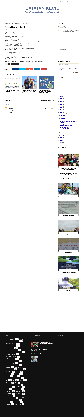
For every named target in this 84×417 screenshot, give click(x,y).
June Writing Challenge (19, 367)
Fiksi (35, 18)
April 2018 (8, 367)
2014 (61, 137)
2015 (61, 112)
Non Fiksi (42, 18)
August (62, 120)
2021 (61, 103)
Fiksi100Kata (8, 382)
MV (16, 382)
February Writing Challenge (11, 356)
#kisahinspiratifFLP (20, 395)
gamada (23, 376)
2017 (61, 109)
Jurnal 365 (28, 18)
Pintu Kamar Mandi (64, 127)
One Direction (18, 393)
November (63, 115)
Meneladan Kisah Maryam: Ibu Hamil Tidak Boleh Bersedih (68, 271)
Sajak (9, 23)
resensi (16, 373)
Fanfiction (7, 402)
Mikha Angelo (8, 393)
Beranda (19, 18)
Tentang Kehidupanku (55, 18)
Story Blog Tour (9, 395)
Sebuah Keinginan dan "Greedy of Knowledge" (68, 174)
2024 (61, 98)
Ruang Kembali (68, 252)
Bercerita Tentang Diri (68, 178)
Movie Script (8, 404)
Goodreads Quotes (75, 72)
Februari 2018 (8, 371)
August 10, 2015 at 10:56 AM (48, 108)
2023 (61, 99)
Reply (10, 112)
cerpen (7, 376)
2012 (61, 140)
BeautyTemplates (16, 413)
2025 (61, 96)
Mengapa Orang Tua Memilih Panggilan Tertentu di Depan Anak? (29, 91)
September (63, 118)
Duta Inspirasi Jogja (16, 389)
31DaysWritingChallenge (10, 343)
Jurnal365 (21, 339)
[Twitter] (60, 1)
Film (6, 380)
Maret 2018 (22, 358)
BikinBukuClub (8, 386)
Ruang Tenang (68, 149)
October (63, 116)
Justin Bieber (18, 386)
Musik (15, 376)
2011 (61, 142)
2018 (61, 107)
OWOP (17, 371)
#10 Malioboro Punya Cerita (69, 197)
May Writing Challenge (10, 363)
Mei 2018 (21, 363)
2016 (61, 110)
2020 (61, 104)
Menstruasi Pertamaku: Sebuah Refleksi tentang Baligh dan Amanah (45, 91)
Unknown (11, 108)
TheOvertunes (18, 404)
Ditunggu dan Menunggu (66, 125)
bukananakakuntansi (9, 348)
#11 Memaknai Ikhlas (68, 215)
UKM (14, 380)
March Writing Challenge (10, 354)
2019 (61, 106)
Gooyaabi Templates (32, 413)
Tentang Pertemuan (68, 234)
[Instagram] (62, 1)
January (63, 135)
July (62, 130)
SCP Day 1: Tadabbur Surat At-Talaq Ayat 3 (12, 91)
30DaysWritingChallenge (10, 345)
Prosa (7, 389)
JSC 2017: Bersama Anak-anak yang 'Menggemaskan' (68, 169)
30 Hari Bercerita (22, 348)
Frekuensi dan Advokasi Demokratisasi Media (69, 122)
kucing (21, 380)
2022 (61, 101)
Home (6, 23)
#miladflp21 (22, 397)
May (62, 132)
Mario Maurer (18, 391)
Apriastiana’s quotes (63, 64)
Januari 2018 (16, 402)
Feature (23, 382)
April (62, 133)
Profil (65, 18)
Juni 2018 (20, 369)
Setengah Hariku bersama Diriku (68, 124)
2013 (61, 139)
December (63, 113)
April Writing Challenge (10, 358)
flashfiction (8, 373)
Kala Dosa (68, 290)
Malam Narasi (8, 391)
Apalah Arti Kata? (64, 128)
